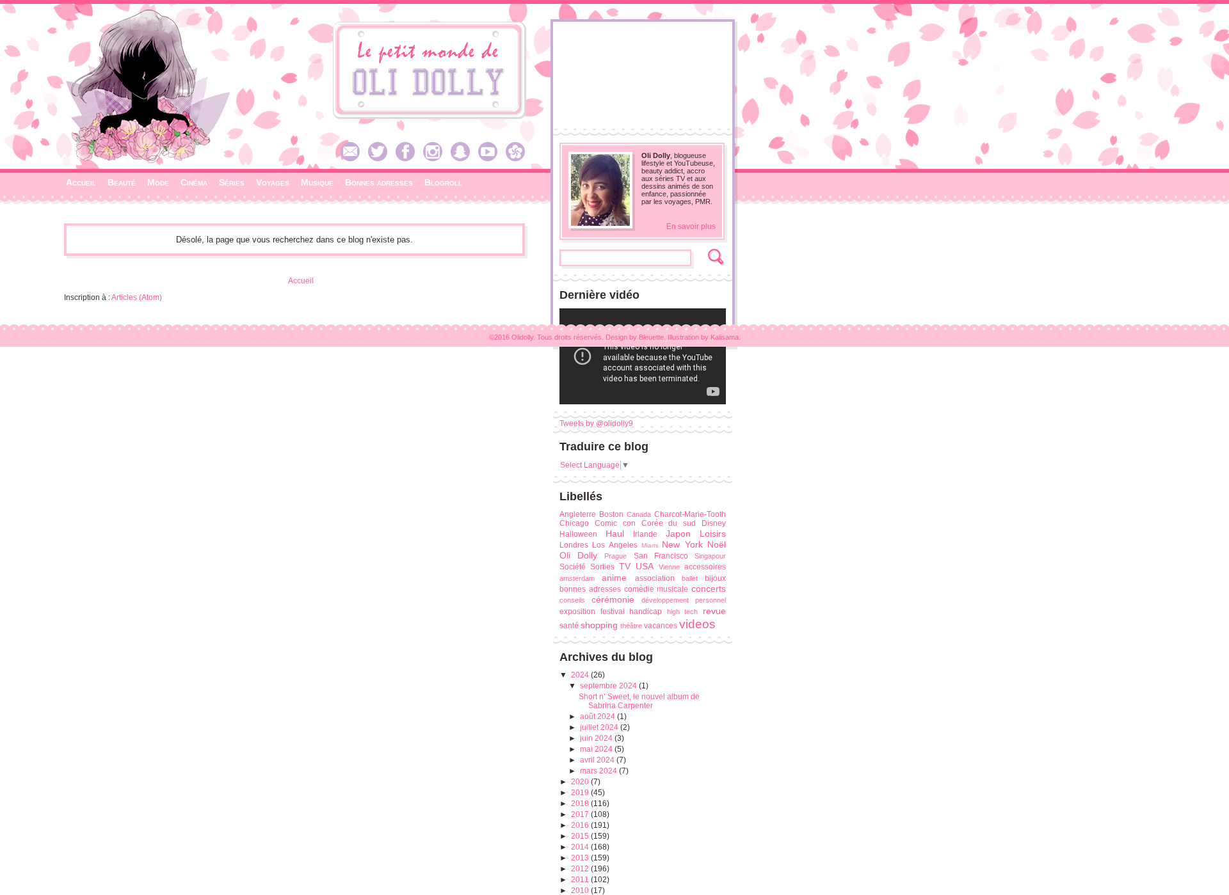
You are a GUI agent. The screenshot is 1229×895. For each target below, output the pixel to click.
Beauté (122, 182)
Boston (611, 514)
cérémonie (612, 599)
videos (697, 624)
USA (645, 566)
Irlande (645, 534)
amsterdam (577, 578)
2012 (581, 868)
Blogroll (443, 182)
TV (625, 566)
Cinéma (194, 182)
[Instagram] (436, 158)
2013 (581, 857)
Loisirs (713, 533)
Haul (615, 533)
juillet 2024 (600, 727)
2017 (581, 814)
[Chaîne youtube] (491, 158)
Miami (649, 545)
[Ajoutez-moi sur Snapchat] (463, 158)
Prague (615, 556)
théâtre (631, 626)
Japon (678, 533)
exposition (577, 611)
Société (572, 566)
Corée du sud (668, 523)
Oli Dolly (578, 555)
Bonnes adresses (379, 182)
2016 (581, 825)
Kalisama (725, 337)
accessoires (705, 566)
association (655, 578)
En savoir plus (691, 226)
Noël (716, 544)
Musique (317, 182)
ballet (690, 578)
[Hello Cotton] (518, 158)
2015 (581, 836)
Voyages (272, 182)
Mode (158, 182)
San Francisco (661, 555)
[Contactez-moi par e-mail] (353, 158)
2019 (581, 792)
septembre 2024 (609, 685)
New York (682, 544)
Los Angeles (614, 545)
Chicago (574, 523)
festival (612, 611)
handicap (645, 611)
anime (614, 578)
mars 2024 (599, 770)
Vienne (669, 567)
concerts (708, 588)
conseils (572, 600)
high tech (682, 611)
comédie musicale (656, 589)
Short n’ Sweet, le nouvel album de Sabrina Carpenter (639, 701)
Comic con (615, 523)
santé (569, 625)
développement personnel (683, 600)
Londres (573, 545)
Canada (639, 514)
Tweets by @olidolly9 (596, 423)
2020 (581, 781)
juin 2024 (597, 738)
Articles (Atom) (136, 297)
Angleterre (577, 514)
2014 (581, 847)
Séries (232, 182)
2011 (581, 879)
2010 (581, 890)
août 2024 (598, 716)
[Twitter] (381, 158)
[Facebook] (408, 158)
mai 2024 (597, 749)
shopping (599, 625)
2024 (581, 674)
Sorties (602, 566)
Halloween (578, 534)
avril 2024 (598, 760)
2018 (581, 803)
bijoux (715, 578)
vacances (660, 625)
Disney (714, 523)
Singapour (710, 556)
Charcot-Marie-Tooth (690, 514)
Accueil (81, 182)
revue (714, 611)
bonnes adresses (590, 589)
